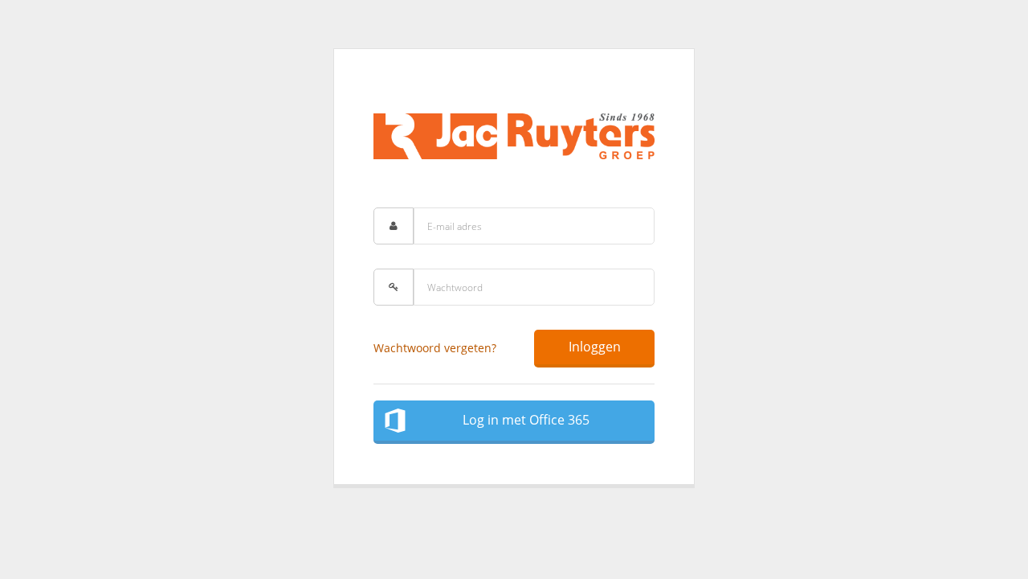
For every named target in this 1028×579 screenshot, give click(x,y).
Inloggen (595, 346)
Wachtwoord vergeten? (434, 347)
